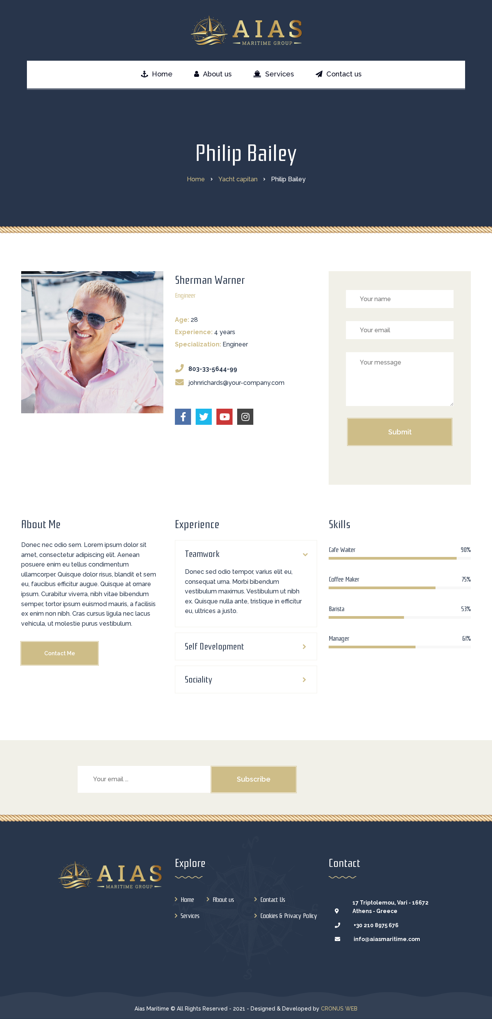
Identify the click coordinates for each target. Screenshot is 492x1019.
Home (187, 900)
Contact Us (272, 900)
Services (190, 916)
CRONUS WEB (339, 1009)
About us (223, 900)
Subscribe (254, 779)
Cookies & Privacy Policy (288, 916)
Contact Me (59, 653)
